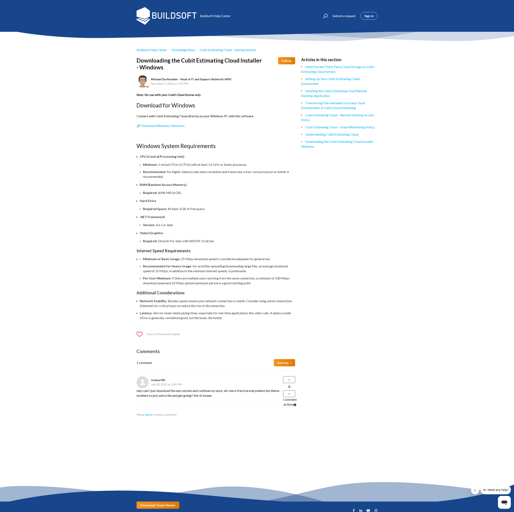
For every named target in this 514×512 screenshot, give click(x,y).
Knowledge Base (183, 50)
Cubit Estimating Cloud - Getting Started (228, 50)
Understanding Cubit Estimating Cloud (331, 134)
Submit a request (344, 16)
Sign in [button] (369, 16)
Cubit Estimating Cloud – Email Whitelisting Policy (339, 127)
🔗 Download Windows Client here (161, 126)
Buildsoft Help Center (152, 50)
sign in (148, 414)
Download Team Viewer (158, 505)
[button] (323, 16)
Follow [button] (287, 61)
